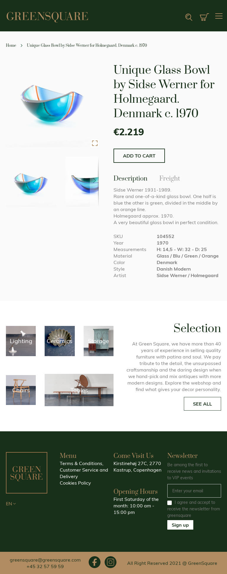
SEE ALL (202, 404)
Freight (169, 178)
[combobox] (170, 17)
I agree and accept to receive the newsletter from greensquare (193, 509)
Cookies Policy (75, 483)
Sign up (180, 525)
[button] (95, 143)
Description (130, 178)
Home (11, 45)
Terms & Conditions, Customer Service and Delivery (84, 469)
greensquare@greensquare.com (45, 560)
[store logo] (47, 17)
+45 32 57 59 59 (45, 566)
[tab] (130, 178)
